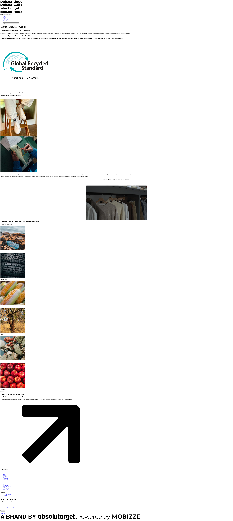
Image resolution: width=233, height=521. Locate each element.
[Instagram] (1, 513)
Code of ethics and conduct (8, 489)
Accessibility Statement (7, 488)
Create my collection (4, 14)
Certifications (5, 478)
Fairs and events (6, 496)
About (4, 474)
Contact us (5, 495)
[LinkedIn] (4, 513)
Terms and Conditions (7, 486)
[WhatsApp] (3, 513)
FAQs (4, 484)
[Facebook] (0, 513)
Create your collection (7, 494)
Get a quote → (4, 469)
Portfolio (4, 477)
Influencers (5, 476)
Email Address (3, 505)
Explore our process (6, 23)
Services (4, 475)
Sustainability (5, 479)
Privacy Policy (5, 485)
